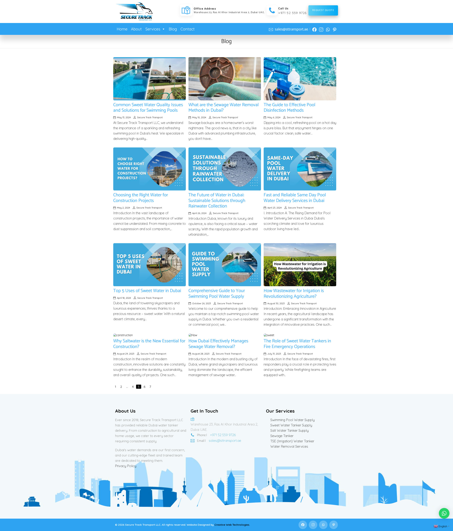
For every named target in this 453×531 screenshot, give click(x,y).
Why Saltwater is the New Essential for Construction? (149, 343)
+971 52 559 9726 (292, 13)
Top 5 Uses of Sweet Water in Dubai (147, 291)
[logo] (134, 11)
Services (152, 29)
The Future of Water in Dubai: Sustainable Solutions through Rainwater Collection (216, 200)
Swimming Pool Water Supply (292, 420)
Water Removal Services (289, 446)
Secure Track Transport (150, 117)
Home (122, 29)
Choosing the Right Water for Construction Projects (140, 197)
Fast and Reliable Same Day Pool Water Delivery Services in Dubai (295, 197)
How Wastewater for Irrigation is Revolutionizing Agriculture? (294, 293)
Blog (173, 29)
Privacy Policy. (126, 466)
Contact (187, 29)
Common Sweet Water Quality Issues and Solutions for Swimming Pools (148, 107)
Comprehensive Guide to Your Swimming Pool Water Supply (216, 293)
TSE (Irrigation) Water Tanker (292, 441)
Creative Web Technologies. (232, 524)
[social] (314, 28)
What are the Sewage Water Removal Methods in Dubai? (223, 107)
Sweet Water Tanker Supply (291, 425)
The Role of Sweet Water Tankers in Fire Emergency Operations (297, 343)
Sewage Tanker (282, 436)
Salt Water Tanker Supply (289, 430)
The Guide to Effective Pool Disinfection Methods (289, 107)
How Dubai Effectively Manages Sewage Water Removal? (218, 343)
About (136, 29)
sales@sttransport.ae (291, 29)
